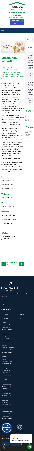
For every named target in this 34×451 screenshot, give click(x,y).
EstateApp (17, 23)
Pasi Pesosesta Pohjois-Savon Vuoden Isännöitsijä (10, 264)
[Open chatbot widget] (29, 446)
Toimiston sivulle (7, 329)
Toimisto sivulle (6, 386)
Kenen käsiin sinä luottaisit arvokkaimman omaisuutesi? (19, 264)
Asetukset (26, 444)
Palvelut (21, 314)
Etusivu (6, 314)
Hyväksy (6, 444)
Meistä (6, 318)
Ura (20, 318)
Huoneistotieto (17, 20)
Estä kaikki (16, 444)
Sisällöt (4, 300)
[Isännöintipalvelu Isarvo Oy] (17, 5)
